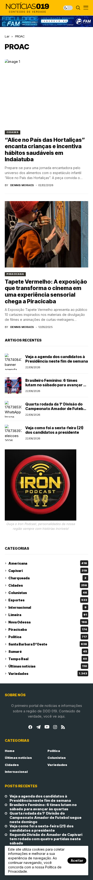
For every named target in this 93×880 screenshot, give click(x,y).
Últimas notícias (47, 666)
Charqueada (47, 578)
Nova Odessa (47, 622)
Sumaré (47, 652)
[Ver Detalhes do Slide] (46, 21)
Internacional (47, 607)
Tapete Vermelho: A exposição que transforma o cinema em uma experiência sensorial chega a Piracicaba (46, 291)
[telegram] (38, 727)
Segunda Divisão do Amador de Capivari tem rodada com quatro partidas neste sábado (46, 839)
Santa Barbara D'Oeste (47, 644)
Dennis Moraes (22, 185)
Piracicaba (15, 274)
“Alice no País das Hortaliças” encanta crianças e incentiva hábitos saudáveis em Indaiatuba (45, 150)
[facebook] (30, 727)
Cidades (12, 132)
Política (47, 637)
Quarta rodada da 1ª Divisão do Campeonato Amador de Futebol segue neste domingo (56, 408)
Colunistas (47, 593)
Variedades (47, 674)
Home (10, 751)
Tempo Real (47, 659)
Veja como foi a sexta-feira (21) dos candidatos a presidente (54, 430)
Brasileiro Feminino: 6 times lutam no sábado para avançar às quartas (56, 385)
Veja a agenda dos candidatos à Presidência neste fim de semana (56, 359)
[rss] (63, 727)
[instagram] (55, 727)
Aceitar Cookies (77, 861)
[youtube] (47, 727)
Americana (47, 563)
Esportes (47, 600)
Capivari (47, 571)
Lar (7, 36)
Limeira (47, 615)
